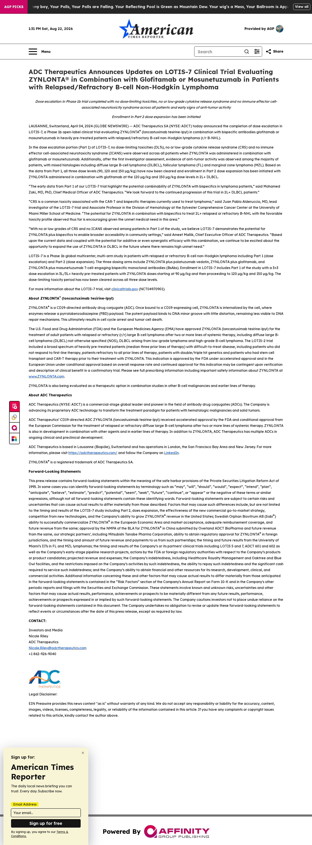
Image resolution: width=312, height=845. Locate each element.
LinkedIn (171, 453)
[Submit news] (14, 406)
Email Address (25, 804)
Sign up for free (46, 823)
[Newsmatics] (14, 438)
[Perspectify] (14, 417)
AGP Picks (13, 7)
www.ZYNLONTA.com (46, 376)
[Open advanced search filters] (257, 51)
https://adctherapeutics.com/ (92, 453)
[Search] (247, 51)
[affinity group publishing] (14, 428)
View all (301, 6)
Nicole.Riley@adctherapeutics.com (57, 648)
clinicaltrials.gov (124, 289)
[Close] (83, 753)
